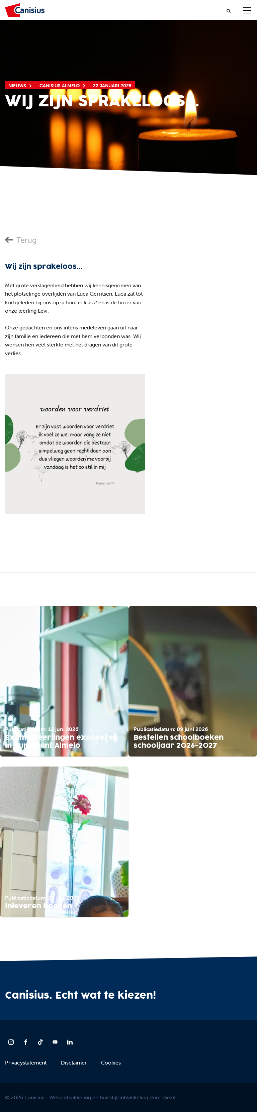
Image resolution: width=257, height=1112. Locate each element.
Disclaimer (74, 1062)
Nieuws (17, 86)
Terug (26, 240)
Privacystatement (26, 1062)
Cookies (111, 1062)
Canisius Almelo (59, 86)
